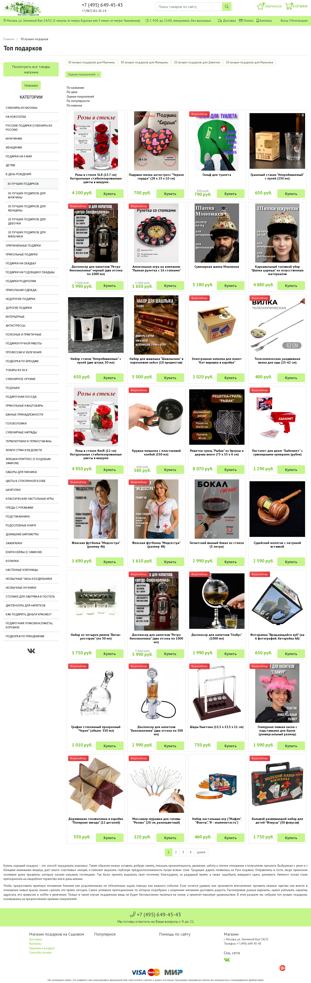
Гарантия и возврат (42, 948)
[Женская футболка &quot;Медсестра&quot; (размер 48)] (156, 509)
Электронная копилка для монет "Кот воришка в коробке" (217, 360)
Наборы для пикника (21, 472)
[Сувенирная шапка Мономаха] (217, 233)
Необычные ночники (21, 587)
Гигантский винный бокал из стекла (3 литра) (217, 545)
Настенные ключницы (22, 570)
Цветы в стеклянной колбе (26, 481)
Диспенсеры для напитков (26, 605)
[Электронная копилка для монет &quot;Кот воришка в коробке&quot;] (217, 325)
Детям (10, 165)
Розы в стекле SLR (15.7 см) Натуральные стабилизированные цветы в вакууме (96, 178)
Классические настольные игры (30, 498)
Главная (8, 39)
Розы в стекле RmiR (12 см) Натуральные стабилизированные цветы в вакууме (96, 454)
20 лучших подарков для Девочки (27, 221)
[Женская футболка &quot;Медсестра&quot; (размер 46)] (96, 509)
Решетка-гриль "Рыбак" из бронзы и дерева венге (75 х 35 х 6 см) (217, 452)
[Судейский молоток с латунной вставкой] (277, 509)
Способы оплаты (40, 952)
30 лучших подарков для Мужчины (27, 195)
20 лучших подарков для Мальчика (27, 234)
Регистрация (299, 20)
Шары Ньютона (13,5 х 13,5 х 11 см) (217, 727)
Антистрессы (15, 325)
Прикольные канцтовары (24, 405)
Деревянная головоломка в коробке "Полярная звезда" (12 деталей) (96, 820)
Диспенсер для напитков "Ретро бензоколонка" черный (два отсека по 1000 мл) (95, 270)
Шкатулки (13, 490)
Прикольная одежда (21, 290)
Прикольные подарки (22, 254)
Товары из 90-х (17, 370)
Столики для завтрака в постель (30, 596)
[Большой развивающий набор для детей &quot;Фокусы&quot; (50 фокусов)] (277, 785)
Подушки (13, 388)
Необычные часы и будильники (29, 578)
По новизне (74, 105)
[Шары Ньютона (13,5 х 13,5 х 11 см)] (217, 693)
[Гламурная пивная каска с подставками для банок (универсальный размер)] (277, 693)
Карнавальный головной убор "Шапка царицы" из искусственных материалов (277, 270)
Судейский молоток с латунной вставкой (277, 545)
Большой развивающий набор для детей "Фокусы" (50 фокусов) (277, 820)
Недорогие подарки (20, 299)
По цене (72, 92)
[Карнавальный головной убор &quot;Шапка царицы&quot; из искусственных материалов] (277, 233)
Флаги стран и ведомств (24, 450)
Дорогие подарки (19, 307)
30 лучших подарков (23, 183)
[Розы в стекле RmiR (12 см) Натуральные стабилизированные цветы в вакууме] (96, 417)
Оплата (248, 20)
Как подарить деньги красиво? (28, 614)
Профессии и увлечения (23, 352)
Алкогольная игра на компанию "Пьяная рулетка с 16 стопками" (156, 268)
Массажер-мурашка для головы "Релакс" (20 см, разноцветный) (156, 820)
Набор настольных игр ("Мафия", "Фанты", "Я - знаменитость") (216, 820)
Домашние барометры (22, 534)
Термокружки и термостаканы (28, 441)
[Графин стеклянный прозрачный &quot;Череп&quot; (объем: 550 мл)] (96, 693)
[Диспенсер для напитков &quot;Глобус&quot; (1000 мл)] (217, 601)
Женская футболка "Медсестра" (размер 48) (156, 545)
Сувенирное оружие (21, 379)
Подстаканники (18, 516)
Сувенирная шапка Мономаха (216, 267)
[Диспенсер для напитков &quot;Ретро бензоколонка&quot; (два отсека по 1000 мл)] (156, 601)
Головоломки (16, 423)
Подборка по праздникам (25, 636)
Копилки (12, 561)
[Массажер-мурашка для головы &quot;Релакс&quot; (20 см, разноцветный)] (156, 785)
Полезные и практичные (23, 334)
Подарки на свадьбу (21, 263)
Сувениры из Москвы (21, 107)
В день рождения (18, 174)
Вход (284, 20)
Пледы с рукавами (19, 507)
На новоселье (16, 116)
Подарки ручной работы (24, 343)
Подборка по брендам (22, 361)
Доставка (229, 20)
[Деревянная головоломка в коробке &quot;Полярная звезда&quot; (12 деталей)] (96, 785)
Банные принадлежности (24, 414)
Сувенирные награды (21, 432)
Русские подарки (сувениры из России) (29, 127)
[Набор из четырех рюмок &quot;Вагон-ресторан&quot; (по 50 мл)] (96, 601)
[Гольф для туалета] (217, 141)
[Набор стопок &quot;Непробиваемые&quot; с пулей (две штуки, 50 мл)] (96, 325)
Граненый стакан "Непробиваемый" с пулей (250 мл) (277, 176)
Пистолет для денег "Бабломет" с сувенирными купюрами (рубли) (277, 452)
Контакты (266, 20)
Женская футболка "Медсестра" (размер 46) (96, 545)
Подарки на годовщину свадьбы (30, 272)
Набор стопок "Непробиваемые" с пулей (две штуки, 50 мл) (96, 360)
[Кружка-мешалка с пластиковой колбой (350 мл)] (156, 417)
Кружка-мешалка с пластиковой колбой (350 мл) (156, 452)
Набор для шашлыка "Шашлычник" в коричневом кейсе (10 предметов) (156, 360)
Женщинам (14, 147)
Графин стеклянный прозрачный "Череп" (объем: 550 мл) (95, 729)
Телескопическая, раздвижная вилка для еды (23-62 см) (277, 360)
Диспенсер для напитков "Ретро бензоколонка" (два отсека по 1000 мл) (156, 638)
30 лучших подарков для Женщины (27, 208)
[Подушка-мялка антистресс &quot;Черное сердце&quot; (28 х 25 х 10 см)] (156, 141)
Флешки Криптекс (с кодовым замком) (28, 461)
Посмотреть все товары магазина (31, 69)
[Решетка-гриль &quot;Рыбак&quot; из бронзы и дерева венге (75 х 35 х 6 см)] (217, 417)
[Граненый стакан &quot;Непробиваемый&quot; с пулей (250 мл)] (277, 141)
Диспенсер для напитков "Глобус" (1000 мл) (216, 636)
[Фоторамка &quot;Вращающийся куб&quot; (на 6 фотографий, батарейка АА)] (277, 601)
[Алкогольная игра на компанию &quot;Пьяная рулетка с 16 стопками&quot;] (156, 233)
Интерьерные (15, 316)
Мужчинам (14, 138)
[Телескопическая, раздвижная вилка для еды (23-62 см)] (277, 325)
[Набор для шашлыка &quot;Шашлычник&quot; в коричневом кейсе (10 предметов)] (156, 325)
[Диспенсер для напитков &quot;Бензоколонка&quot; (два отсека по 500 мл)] (156, 693)
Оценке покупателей (80, 97)
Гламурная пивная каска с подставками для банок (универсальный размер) (277, 730)
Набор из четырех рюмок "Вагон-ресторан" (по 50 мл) (96, 636)
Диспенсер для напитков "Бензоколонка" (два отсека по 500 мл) (156, 730)
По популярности (78, 101)
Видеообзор (199, 114)
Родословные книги (21, 525)
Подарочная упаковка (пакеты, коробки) (29, 625)
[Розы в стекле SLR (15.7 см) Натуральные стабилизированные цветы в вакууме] (96, 141)
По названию (75, 88)
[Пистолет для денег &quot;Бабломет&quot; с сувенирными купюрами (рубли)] (277, 417)
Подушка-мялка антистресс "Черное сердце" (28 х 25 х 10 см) (156, 176)
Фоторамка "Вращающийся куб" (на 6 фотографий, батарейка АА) (277, 636)
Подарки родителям (21, 281)
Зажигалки (14, 543)
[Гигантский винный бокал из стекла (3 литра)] (217, 509)
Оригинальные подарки (23, 245)
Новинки (31, 85)
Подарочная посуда (21, 396)
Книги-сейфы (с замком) (24, 552)
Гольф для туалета (217, 175)
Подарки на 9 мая (19, 156)
